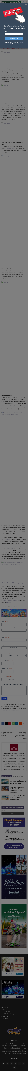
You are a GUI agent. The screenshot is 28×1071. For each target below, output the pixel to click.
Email (6, 31)
